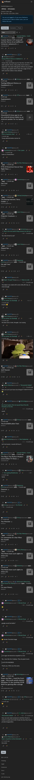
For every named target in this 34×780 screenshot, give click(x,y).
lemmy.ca (3, 87)
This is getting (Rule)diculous (11, 473)
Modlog (3, 760)
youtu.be (3, 171)
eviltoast (7, 1)
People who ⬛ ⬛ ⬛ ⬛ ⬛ (11, 699)
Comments (13, 28)
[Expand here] (29, 85)
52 (3, 271)
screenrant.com (4, 460)
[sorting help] (17, 32)
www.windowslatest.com (7, 688)
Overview (5, 28)
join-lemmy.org (5, 777)
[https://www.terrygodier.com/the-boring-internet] (29, 202)
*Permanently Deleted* (26, 385)
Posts (19, 28)
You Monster (19, 505)
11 (3, 207)
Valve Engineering (23, 439)
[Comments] (29, 117)
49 (3, 528)
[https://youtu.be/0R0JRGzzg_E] (29, 169)
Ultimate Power (22, 603)
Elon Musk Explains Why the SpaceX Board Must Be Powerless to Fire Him (15, 406)
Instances (4, 767)
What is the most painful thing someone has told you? (17, 231)
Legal (2, 764)
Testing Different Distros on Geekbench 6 (12, 58)
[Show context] (24, 59)
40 (3, 223)
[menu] (31, 1)
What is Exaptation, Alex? (8, 134)
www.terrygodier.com (6, 203)
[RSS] (19, 32)
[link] (5, 48)
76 (3, 690)
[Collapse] (3, 54)
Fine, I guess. (21, 150)
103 (4, 377)
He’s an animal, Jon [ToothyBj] (9, 300)
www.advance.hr (5, 46)
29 (3, 190)
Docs (2, 770)
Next (3, 752)
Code (2, 773)
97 (3, 430)
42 (3, 496)
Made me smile (25, 280)
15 (3, 464)
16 (3, 255)
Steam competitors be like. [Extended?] (11, 739)
